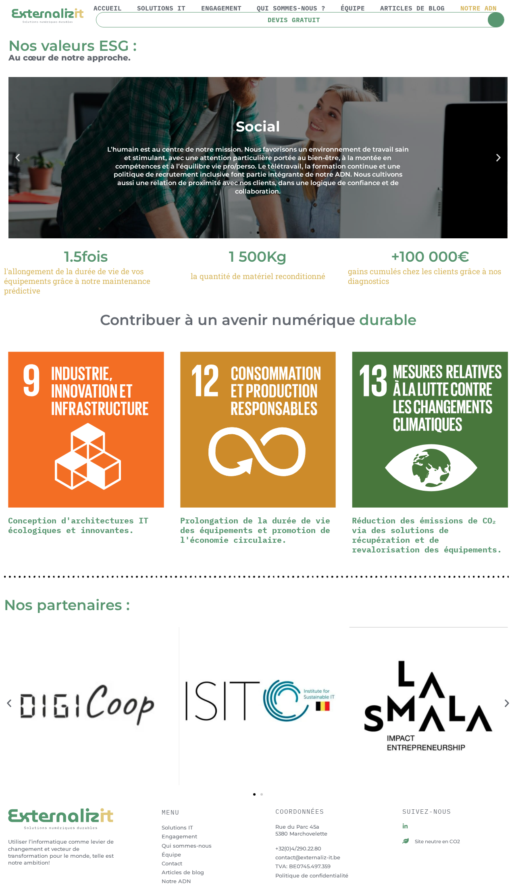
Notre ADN (478, 8)
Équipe (353, 8)
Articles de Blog (412, 8)
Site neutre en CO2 (437, 841)
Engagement (221, 8)
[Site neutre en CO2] (405, 841)
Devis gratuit (294, 20)
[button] (17, 157)
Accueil (108, 8)
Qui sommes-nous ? (291, 8)
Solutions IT (161, 8)
